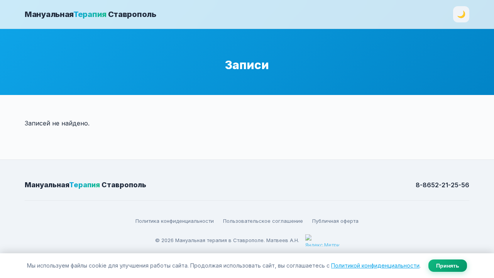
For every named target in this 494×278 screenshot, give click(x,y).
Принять (447, 266)
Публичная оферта (335, 221)
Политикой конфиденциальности (375, 265)
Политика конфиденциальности (174, 221)
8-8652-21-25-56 (442, 185)
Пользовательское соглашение (263, 221)
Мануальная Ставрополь (90, 14)
